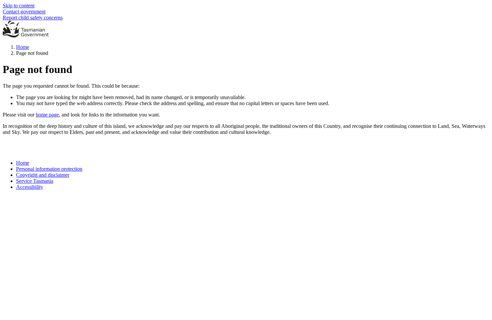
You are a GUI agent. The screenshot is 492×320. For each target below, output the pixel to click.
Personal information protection (49, 169)
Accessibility (29, 187)
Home (22, 47)
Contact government (24, 11)
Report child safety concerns (33, 17)
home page (47, 114)
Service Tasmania (34, 181)
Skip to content (18, 5)
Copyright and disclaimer (42, 175)
